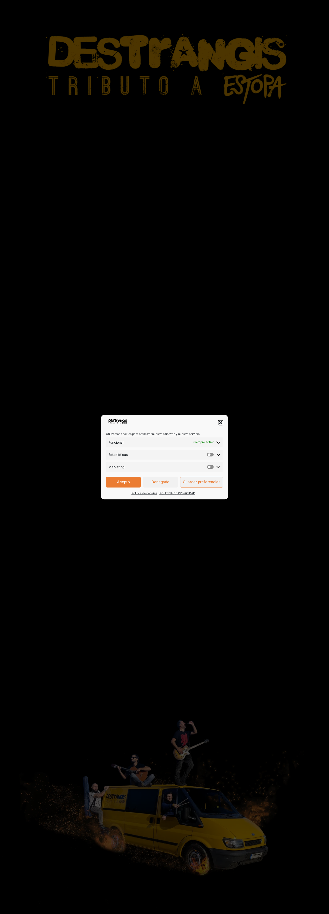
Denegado (160, 482)
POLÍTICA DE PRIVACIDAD (177, 493)
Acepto (123, 482)
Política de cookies (144, 493)
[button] (220, 422)
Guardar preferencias (201, 482)
